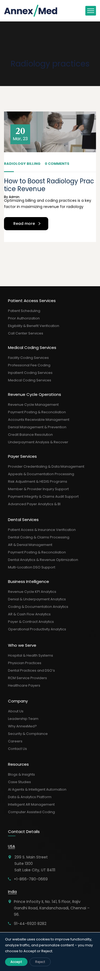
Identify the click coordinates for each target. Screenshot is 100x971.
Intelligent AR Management (31, 804)
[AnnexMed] (31, 11)
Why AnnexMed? (22, 726)
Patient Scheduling (24, 310)
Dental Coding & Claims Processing (38, 537)
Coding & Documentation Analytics (38, 606)
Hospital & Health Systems (30, 655)
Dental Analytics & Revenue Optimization (43, 559)
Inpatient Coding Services (30, 372)
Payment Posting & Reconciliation (37, 412)
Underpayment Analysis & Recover (38, 442)
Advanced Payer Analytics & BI (34, 504)
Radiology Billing (22, 163)
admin (14, 197)
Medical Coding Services (29, 380)
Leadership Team (23, 718)
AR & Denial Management (30, 544)
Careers (15, 741)
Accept (16, 961)
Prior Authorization (24, 318)
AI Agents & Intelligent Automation (37, 789)
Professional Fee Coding (29, 365)
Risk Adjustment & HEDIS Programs (37, 481)
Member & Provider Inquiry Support (38, 489)
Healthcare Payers (24, 685)
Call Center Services (25, 333)
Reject (40, 961)
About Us (15, 711)
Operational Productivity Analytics (37, 629)
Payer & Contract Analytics (31, 621)
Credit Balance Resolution (30, 434)
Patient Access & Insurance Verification (42, 529)
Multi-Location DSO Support (31, 567)
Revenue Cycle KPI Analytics (32, 591)
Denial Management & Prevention (37, 427)
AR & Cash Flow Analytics (29, 614)
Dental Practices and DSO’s (31, 670)
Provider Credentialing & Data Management (46, 466)
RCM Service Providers (27, 677)
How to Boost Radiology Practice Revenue (49, 185)
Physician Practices (24, 662)
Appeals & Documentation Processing (41, 474)
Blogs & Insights (21, 774)
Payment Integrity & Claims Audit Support (43, 496)
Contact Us (17, 748)
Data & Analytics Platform (29, 796)
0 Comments (57, 163)
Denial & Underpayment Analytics (37, 599)
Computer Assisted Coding (31, 811)
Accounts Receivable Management (38, 419)
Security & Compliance (28, 733)
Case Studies (19, 781)
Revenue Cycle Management (33, 404)
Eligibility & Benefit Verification (33, 325)
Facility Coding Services (28, 357)
